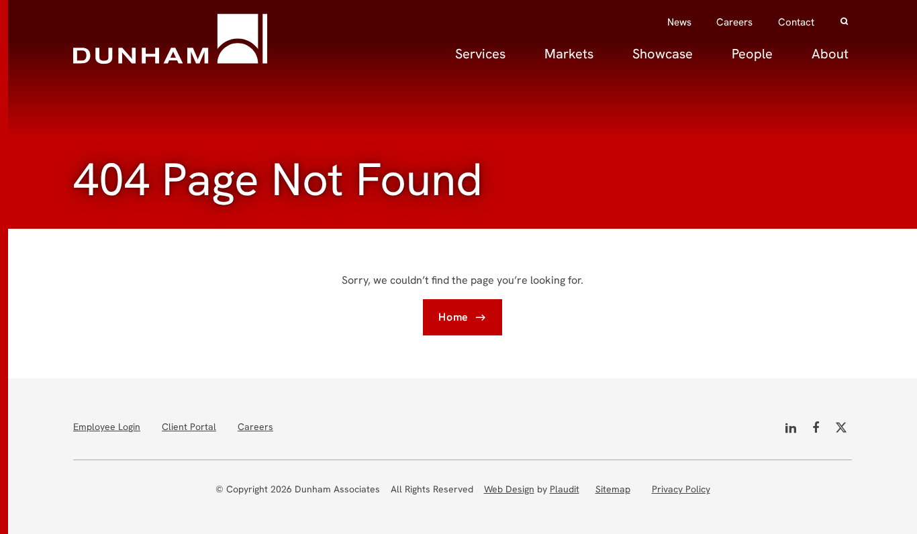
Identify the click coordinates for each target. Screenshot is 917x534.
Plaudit (564, 489)
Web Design (509, 489)
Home (453, 317)
